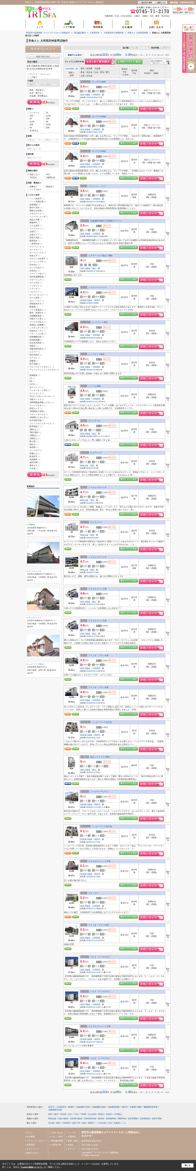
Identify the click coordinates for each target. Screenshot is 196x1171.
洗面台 (34, 346)
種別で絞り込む (43, 56)
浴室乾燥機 (36, 340)
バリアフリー (37, 229)
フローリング (37, 280)
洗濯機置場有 (37, 316)
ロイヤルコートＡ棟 (97, 589)
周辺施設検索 (57, 1141)
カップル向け (37, 267)
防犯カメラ (36, 408)
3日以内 (33, 177)
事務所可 (35, 222)
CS (32, 378)
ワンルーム (35, 112)
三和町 (96, 503)
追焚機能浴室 (37, 337)
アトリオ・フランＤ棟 (98, 925)
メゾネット (36, 286)
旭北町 (96, 468)
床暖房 (34, 361)
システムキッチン (39, 328)
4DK (48, 127)
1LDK (48, 116)
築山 (94, 268)
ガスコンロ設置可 (39, 258)
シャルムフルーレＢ (97, 487)
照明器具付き (37, 304)
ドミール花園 (94, 386)
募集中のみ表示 (74, 55)
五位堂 (63, 1114)
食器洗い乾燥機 (38, 325)
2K (31, 118)
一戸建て (34, 77)
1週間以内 (50, 177)
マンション (46, 74)
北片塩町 (97, 738)
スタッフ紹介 (57, 1136)
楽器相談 (35, 204)
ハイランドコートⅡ (97, 287)
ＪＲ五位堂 (101, 1123)
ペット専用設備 (38, 201)
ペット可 (72, 1132)
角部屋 (34, 447)
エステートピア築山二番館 (100, 255)
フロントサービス (39, 414)
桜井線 (101, 1118)
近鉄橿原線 (145, 1118)
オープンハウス (38, 252)
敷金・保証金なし (37, 90)
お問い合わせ (57, 1132)
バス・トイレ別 (38, 334)
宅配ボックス (37, 399)
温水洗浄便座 (37, 343)
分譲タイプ (36, 235)
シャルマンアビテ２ (99, 791)
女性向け (35, 271)
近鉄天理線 (157, 1118)
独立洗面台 (36, 355)
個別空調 (35, 462)
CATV (33, 384)
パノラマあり (35, 189)
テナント (72, 1149)
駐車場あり (36, 426)
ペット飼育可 (37, 198)
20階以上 (35, 438)
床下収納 (35, 364)
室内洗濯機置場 (38, 277)
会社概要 (31, 1136)
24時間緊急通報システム (42, 402)
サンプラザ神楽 (99, 82)
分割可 (34, 231)
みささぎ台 (101, 436)
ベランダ (35, 288)
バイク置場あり (38, 310)
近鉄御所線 (111, 1118)
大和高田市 (89, 97)
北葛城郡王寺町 (83, 1107)
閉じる (188, 1165)
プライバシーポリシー (37, 1141)
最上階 (34, 441)
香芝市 (51, 1107)
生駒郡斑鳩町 (114, 1107)
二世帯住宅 (36, 244)
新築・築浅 (73, 1141)
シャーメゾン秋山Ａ (36, 664)
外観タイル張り (38, 319)
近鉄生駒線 (133, 1118)
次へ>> (160, 55)
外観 (67, 69)
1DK (31, 116)
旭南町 (96, 303)
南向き (34, 444)
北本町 (96, 338)
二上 (124, 1123)
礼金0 (70, 1145)
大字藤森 (97, 908)
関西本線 (122, 1118)
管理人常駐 (36, 237)
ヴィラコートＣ (34, 618)
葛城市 (71, 1107)
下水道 (34, 468)
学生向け (35, 265)
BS (32, 381)
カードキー (36, 250)
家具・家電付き (38, 313)
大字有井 (97, 202)
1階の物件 (35, 432)
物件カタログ (33, 1153)
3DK (31, 124)
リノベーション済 (39, 216)
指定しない (35, 174)
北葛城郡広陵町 (91, 236)
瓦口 (70, 1114)
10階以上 (35, 435)
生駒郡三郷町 (136, 1107)
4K (31, 127)
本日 (48, 174)
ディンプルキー (38, 405)
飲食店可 (35, 456)
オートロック (37, 393)
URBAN (31, 525)
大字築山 (97, 271)
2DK (48, 118)
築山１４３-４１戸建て (100, 757)
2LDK (32, 122)
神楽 (95, 97)
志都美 (117, 1123)
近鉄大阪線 (85, 95)
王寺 (110, 1123)
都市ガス (35, 465)
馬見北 (101, 1114)
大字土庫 (97, 401)
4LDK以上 (34, 130)
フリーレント (37, 246)
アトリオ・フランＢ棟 (98, 655)
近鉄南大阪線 (86, 300)
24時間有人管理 (38, 411)
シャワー (35, 352)
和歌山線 (84, 465)
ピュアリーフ (96, 453)
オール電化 (36, 298)
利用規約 (31, 1145)
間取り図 (74, 69)
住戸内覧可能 (37, 420)
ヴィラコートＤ (34, 571)
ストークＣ (93, 893)
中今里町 (97, 877)
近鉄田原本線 (90, 1118)
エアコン (35, 358)
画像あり (34, 186)
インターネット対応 (40, 390)
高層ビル (35, 453)
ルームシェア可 (38, 262)
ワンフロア (36, 450)
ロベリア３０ (94, 421)
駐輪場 (34, 307)
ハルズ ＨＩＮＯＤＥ (100, 957)
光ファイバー (37, 387)
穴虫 (76, 1114)
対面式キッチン (38, 331)
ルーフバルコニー (39, 295)
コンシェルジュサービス (42, 423)
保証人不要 (36, 219)
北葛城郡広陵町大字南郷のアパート (106, 221)
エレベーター (37, 301)
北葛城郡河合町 (55, 1110)
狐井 (56, 1114)
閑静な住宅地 (37, 210)
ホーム (30, 1132)
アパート (34, 74)
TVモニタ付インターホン (42, 396)
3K (47, 122)
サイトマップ (33, 1149)
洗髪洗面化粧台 (38, 349)
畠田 (50, 1114)
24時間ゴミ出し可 (39, 417)
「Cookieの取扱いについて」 (31, 1167)
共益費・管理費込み (38, 96)
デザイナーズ (37, 214)
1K (47, 112)
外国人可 (35, 256)
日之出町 (97, 671)
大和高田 (96, 95)
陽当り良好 (36, 207)
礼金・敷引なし (36, 93)
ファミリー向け (38, 273)
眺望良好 (35, 241)
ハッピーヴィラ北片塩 (102, 722)
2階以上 (34, 429)
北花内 (109, 1114)
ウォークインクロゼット (42, 367)
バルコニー (36, 292)
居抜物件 (35, 459)
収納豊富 (35, 375)
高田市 (97, 300)
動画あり (50, 186)
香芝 (58, 1123)
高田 (92, 465)
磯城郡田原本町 (151, 1107)
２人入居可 (36, 225)
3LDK (48, 124)
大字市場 (97, 807)
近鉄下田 (76, 1123)
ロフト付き (36, 283)
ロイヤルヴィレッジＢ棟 (99, 861)
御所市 (125, 1107)
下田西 (83, 1114)
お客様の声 (56, 1145)
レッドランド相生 (100, 322)
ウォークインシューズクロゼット (43, 371)
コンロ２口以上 (38, 322)
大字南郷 (100, 236)
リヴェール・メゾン (97, 186)
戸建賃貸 (72, 1136)
